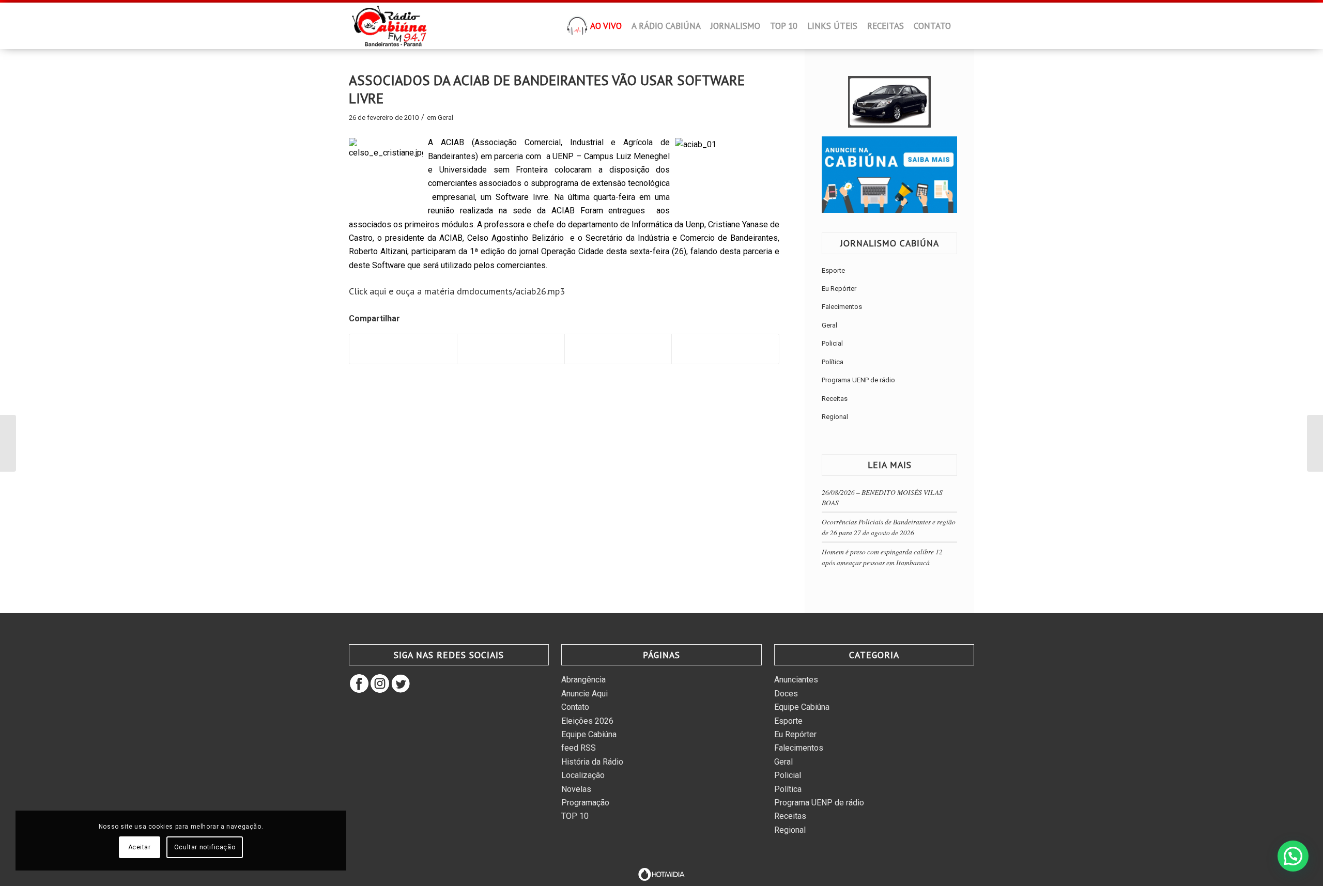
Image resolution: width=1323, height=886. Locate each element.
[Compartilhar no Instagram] (725, 349)
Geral (445, 117)
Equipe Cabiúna (589, 734)
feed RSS (578, 748)
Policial (832, 343)
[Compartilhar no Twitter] (510, 349)
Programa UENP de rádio (858, 380)
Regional (835, 417)
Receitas (835, 398)
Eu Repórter (839, 288)
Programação (585, 802)
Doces (786, 693)
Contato (575, 707)
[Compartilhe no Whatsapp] (618, 349)
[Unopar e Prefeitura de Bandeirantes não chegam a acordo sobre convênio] (8, 443)
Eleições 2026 (587, 721)
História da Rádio (592, 762)
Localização (583, 775)
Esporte (833, 270)
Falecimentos (842, 306)
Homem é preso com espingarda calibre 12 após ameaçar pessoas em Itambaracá (882, 557)
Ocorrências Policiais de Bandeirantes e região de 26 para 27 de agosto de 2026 (889, 527)
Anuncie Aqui (584, 693)
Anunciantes (796, 680)
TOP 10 (575, 816)
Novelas (576, 789)
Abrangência (583, 680)
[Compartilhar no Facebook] (403, 349)
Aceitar (139, 847)
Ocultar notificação (204, 847)
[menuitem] (577, 29)
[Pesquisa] (964, 26)
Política (832, 362)
